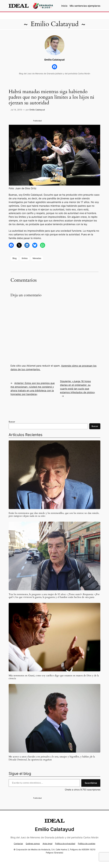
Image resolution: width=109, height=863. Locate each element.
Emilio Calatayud (54, 24)
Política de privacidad (65, 843)
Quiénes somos (33, 843)
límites (25, 258)
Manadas (37, 258)
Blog (14, 258)
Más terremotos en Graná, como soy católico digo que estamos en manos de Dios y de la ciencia (54, 677)
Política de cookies (86, 843)
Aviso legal (47, 843)
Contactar (18, 843)
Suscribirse (91, 782)
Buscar (12, 421)
